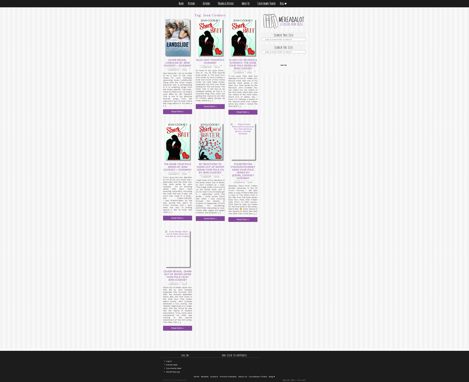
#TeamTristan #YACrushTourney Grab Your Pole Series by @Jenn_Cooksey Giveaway (243, 171)
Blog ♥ (284, 3)
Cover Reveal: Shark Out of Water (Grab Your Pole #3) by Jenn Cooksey (177, 275)
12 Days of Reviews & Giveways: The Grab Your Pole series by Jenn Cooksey (243, 64)
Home (181, 3)
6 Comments (179, 173)
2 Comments (243, 181)
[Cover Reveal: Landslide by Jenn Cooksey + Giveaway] (177, 37)
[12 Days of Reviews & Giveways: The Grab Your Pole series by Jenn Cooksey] (242, 37)
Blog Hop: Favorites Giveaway (210, 61)
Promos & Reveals (226, 3)
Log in (169, 361)
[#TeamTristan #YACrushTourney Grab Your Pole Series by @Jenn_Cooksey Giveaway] (242, 141)
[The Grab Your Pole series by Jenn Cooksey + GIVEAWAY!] (177, 141)
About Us (246, 3)
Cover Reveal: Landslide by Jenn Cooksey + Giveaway (177, 63)
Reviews (192, 3)
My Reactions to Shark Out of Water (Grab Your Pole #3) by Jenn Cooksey (210, 168)
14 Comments (211, 66)
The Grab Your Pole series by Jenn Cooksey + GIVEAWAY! (177, 167)
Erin (184, 70)
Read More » (177, 111)
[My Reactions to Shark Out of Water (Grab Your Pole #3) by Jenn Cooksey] (210, 141)
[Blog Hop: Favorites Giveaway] (210, 37)
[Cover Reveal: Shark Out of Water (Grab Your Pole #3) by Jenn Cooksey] (177, 248)
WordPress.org (173, 372)
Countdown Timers (266, 3)
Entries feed (171, 365)
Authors (207, 3)
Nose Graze (302, 380)
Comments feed (173, 368)
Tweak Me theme (289, 380)
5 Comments (177, 283)
